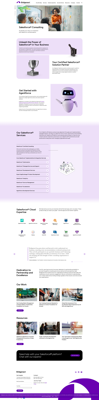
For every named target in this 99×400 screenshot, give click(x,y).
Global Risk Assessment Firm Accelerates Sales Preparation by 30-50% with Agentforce (71, 304)
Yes (52, 396)
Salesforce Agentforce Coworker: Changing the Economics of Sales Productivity (25, 338)
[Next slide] (85, 254)
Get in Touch (75, 355)
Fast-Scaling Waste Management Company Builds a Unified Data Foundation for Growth (25, 304)
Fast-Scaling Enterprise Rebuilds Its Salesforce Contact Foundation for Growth (48, 304)
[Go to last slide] (14, 254)
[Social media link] (76, 372)
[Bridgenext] (23, 2)
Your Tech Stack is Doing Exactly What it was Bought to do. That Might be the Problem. (72, 338)
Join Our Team (37, 380)
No (56, 396)
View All (20, 310)
